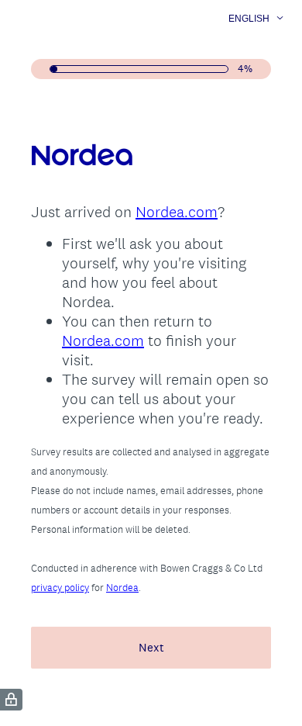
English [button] (248, 18)
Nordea (122, 587)
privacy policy (60, 587)
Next (151, 647)
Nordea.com (177, 212)
